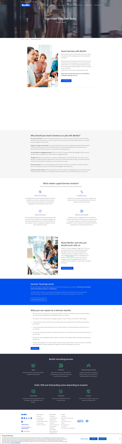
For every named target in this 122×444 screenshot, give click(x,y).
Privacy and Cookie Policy (15, 442)
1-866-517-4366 (24, 428)
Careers (27, 39)
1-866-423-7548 (24, 424)
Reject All (93, 438)
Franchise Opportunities (66, 421)
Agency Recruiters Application (67, 418)
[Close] (120, 438)
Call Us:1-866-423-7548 (36, 2)
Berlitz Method (70, 255)
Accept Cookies (103, 438)
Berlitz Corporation (65, 424)
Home (22, 39)
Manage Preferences (84, 438)
